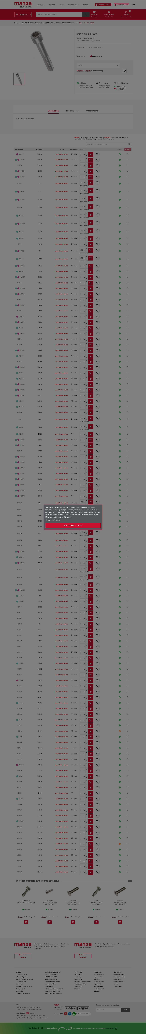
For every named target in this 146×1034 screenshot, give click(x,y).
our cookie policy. (65, 517)
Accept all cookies (73, 525)
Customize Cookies (53, 520)
